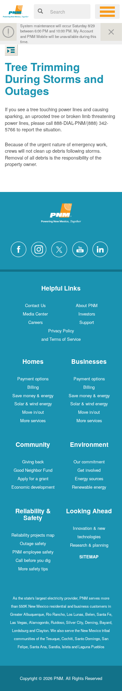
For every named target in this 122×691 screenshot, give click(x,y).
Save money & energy (32, 395)
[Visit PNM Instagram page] (40, 248)
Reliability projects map (32, 535)
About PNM (87, 305)
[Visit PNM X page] (61, 248)
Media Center (35, 314)
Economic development (33, 487)
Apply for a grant (33, 478)
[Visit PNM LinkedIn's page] (101, 248)
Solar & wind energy (33, 403)
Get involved (89, 470)
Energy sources (89, 478)
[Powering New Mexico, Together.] (15, 10)
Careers (35, 322)
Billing (33, 387)
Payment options (32, 378)
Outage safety (33, 543)
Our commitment (89, 462)
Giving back (33, 462)
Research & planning (89, 545)
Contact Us (35, 305)
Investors (86, 314)
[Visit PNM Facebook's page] (20, 248)
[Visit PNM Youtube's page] (81, 248)
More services (33, 420)
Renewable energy (89, 487)
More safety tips (33, 569)
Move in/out (33, 412)
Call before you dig (33, 560)
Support (86, 322)
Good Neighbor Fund (33, 470)
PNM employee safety (32, 552)
